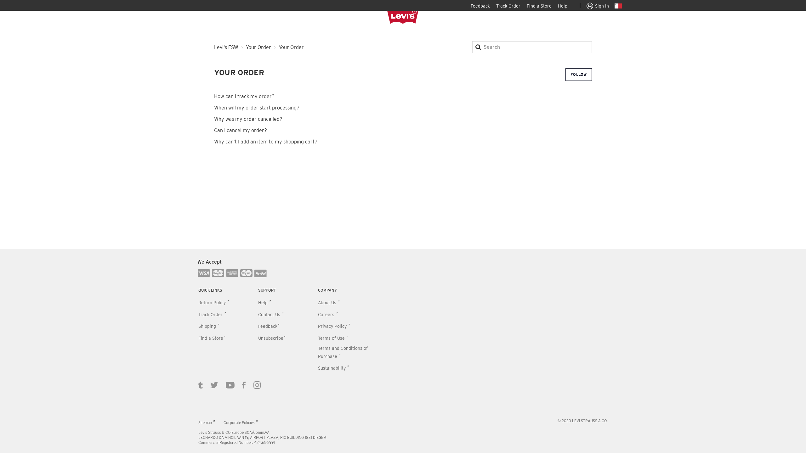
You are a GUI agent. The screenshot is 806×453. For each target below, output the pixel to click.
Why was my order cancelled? (248, 119)
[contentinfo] (403, 351)
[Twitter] (214, 384)
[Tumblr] (200, 384)
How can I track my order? (244, 96)
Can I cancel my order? (240, 130)
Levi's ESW (226, 47)
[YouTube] (230, 384)
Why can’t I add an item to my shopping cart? (265, 142)
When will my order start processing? (256, 108)
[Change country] (618, 6)
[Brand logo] (403, 17)
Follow (578, 74)
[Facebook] (244, 384)
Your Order (258, 47)
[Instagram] (257, 384)
